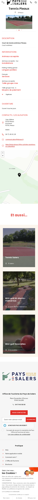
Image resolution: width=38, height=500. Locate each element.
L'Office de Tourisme (12, 461)
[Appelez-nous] (31, 2)
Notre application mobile (13, 454)
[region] (18, 425)
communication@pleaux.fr (14, 139)
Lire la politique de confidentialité (10, 491)
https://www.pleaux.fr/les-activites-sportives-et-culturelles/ (20, 145)
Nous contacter (19, 413)
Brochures (8, 464)
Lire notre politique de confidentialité (19, 434)
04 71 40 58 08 (20, 405)
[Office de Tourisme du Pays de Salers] (17, 2)
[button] (19, 175)
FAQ (6, 450)
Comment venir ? (11, 457)
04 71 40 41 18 (10, 134)
